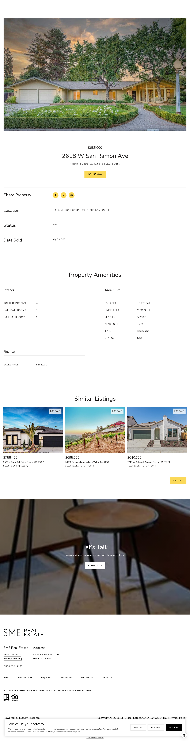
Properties (46, 677)
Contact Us (107, 677)
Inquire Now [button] (95, 174)
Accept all (173, 727)
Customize (155, 727)
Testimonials (87, 677)
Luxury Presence (29, 718)
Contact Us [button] (95, 565)
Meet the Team (25, 677)
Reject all (138, 727)
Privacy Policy (178, 718)
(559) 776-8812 (12, 654)
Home (6, 677)
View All (178, 480)
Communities (66, 677)
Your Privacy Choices (95, 737)
